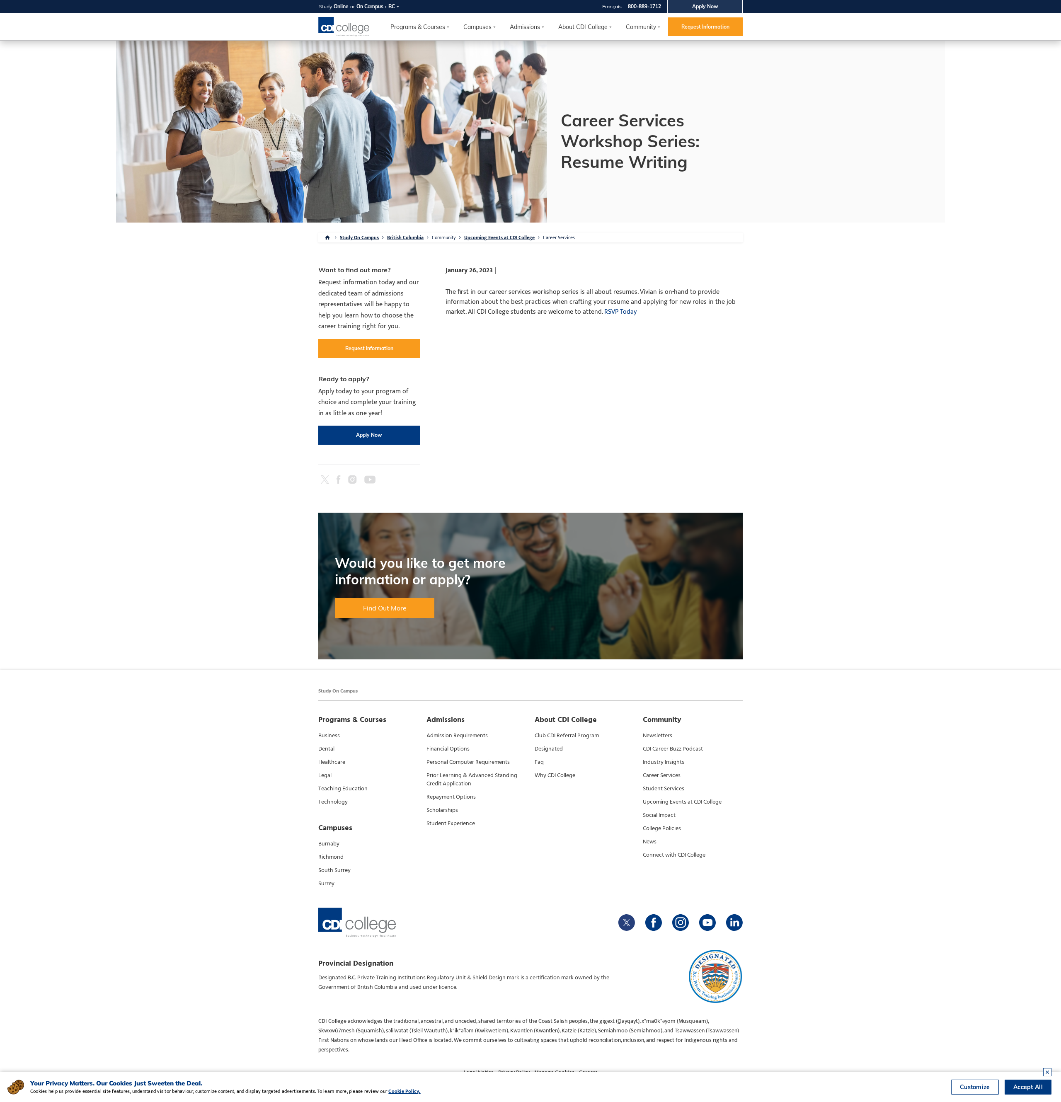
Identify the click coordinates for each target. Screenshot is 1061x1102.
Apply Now (705, 6)
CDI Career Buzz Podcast (673, 749)
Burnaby (328, 844)
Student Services (663, 789)
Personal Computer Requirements (468, 762)
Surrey (326, 883)
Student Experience (450, 823)
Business (329, 735)
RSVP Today (620, 311)
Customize (975, 1087)
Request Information (705, 27)
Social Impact (659, 815)
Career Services (662, 775)
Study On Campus (359, 237)
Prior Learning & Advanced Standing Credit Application (471, 779)
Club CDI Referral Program (567, 735)
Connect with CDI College (674, 855)
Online (341, 6)
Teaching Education (343, 789)
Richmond (331, 857)
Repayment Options (451, 797)
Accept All (1028, 1087)
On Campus (369, 6)
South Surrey (334, 870)
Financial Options (448, 749)
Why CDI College (555, 775)
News (649, 842)
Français (612, 6)
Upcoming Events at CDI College (499, 237)
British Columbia (405, 237)
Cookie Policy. (404, 1091)
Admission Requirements (457, 735)
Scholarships (442, 810)
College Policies (662, 828)
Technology (333, 802)
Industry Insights (663, 762)
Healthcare (331, 762)
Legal (325, 775)
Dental (326, 749)
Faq (539, 762)
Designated (549, 749)
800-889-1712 (644, 6)
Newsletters (657, 735)
